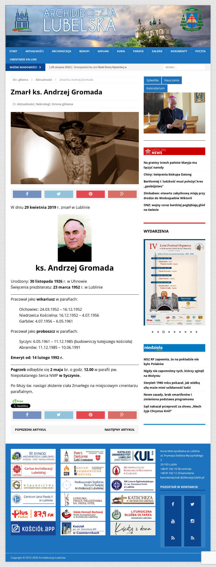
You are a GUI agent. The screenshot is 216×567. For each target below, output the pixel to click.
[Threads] (192, 538)
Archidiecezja (61, 51)
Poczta (200, 51)
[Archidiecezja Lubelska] (108, 26)
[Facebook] (173, 504)
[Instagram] (192, 521)
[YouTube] (173, 521)
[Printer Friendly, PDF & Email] (18, 401)
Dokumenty (179, 51)
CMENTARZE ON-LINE (23, 59)
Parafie (138, 51)
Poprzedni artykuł (30, 430)
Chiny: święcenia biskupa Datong (168, 174)
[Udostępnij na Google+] (122, 194)
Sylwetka (152, 80)
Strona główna (62, 104)
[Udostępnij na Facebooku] (27, 194)
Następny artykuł (120, 430)
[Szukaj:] (184, 67)
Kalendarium (155, 88)
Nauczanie (171, 80)
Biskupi (84, 51)
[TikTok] (173, 538)
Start (13, 51)
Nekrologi (43, 104)
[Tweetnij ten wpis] (59, 194)
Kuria (121, 51)
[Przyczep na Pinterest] (90, 194)
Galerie (157, 51)
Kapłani (103, 51)
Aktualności (35, 51)
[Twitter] (192, 504)
